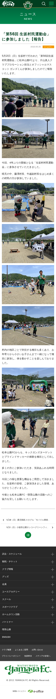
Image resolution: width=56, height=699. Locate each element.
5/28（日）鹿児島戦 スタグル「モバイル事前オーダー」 (31, 519)
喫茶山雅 (6, 629)
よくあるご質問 (21, 649)
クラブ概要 (6, 649)
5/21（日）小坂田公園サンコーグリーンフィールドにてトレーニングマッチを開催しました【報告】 (31, 527)
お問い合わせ (37, 649)
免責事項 (28, 656)
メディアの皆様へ (42, 656)
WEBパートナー (19, 691)
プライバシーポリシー (11, 656)
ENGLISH (6, 637)
